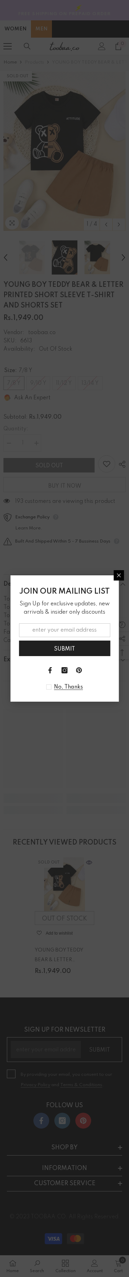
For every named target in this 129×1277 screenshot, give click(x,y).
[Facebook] (50, 670)
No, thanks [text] (68, 687)
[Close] (119, 575)
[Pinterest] (79, 670)
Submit (64, 649)
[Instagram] (64, 670)
